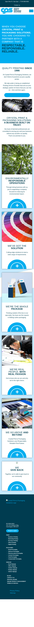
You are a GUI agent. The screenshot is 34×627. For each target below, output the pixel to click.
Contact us (17, 5)
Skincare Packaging (13, 551)
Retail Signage (12, 564)
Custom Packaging (13, 555)
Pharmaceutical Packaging (15, 553)
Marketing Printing (13, 538)
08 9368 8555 (25, 1)
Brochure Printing (13, 540)
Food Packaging (12, 557)
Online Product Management (16, 581)
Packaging (9, 547)
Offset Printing (12, 542)
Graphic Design (12, 579)
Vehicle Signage (12, 571)
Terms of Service (12, 583)
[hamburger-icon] (31, 11)
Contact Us (10, 577)
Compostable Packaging (14, 559)
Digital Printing (12, 544)
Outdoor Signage (12, 567)
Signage (8, 562)
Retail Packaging (12, 549)
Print (8, 535)
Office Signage (12, 566)
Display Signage (12, 569)
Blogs (9, 575)
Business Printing (13, 537)
